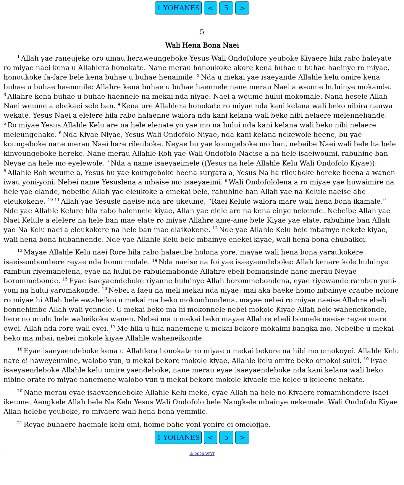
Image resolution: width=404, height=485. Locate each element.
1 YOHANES (178, 8)
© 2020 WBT (202, 454)
